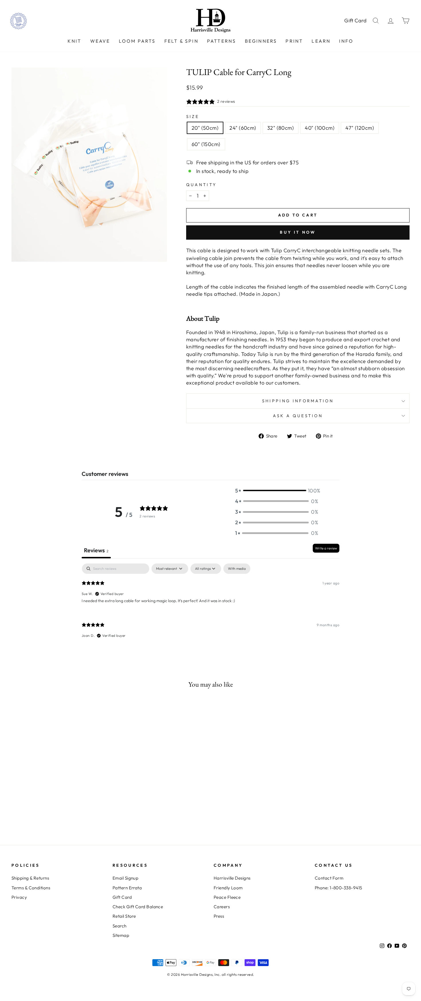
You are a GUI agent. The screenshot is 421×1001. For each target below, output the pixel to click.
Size (192, 116)
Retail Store (124, 916)
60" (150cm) (206, 144)
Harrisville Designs (232, 878)
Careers (222, 906)
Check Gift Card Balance (138, 906)
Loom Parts (137, 41)
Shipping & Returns (30, 878)
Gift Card (355, 20)
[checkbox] (236, 568)
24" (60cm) (242, 128)
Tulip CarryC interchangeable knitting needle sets (330, 250)
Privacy (19, 897)
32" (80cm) (280, 128)
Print (294, 41)
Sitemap (121, 935)
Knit (75, 41)
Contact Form (329, 878)
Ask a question (298, 415)
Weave (100, 41)
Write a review (326, 548)
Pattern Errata (127, 887)
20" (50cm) (205, 128)
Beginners (261, 41)
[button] (276, 490)
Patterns (221, 41)
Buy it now (298, 232)
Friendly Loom (228, 887)
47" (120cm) (359, 128)
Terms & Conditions (30, 887)
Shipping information (298, 400)
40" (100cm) (320, 128)
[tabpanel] (210, 605)
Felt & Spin (181, 41)
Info (346, 41)
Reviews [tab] (96, 550)
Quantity (201, 184)
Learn (321, 41)
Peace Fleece (227, 897)
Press (219, 916)
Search (120, 926)
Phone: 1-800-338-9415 (338, 887)
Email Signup (125, 878)
